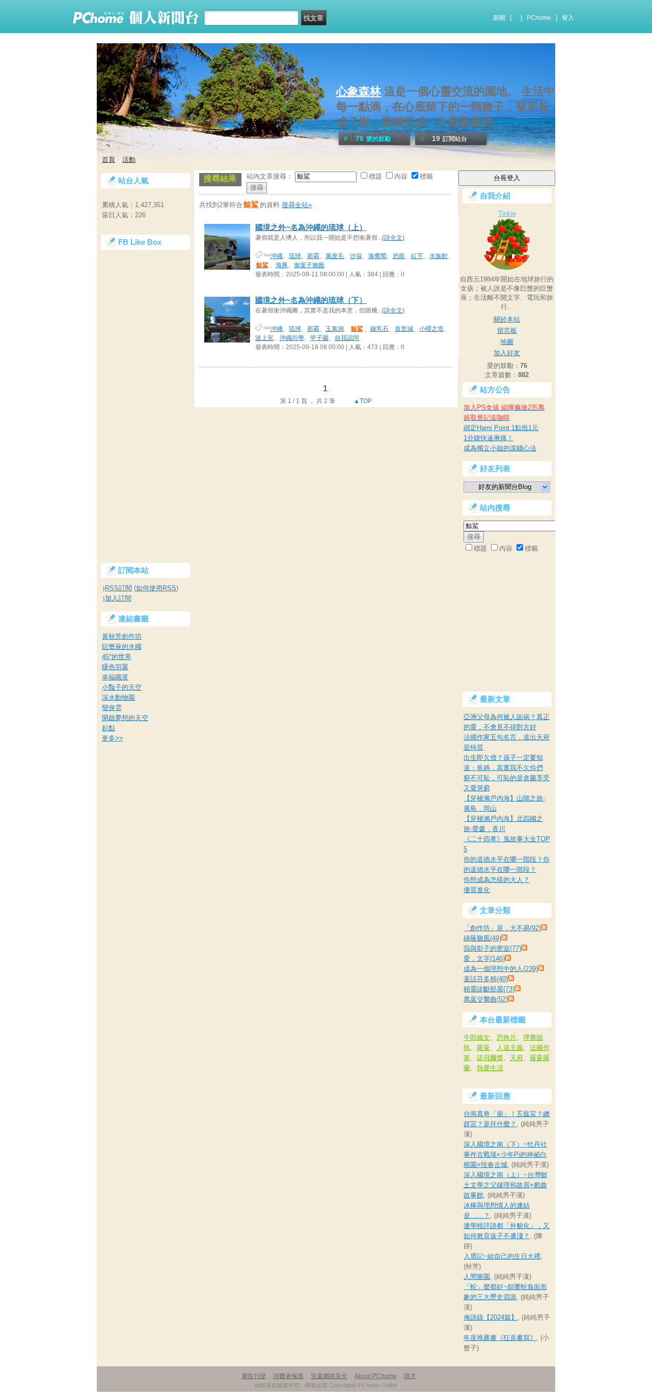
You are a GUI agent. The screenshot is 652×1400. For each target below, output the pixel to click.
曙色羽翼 (115, 667)
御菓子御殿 (309, 265)
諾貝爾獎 (490, 1058)
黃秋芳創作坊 (122, 636)
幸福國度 (115, 677)
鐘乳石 (379, 328)
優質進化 (477, 890)
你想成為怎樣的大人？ (497, 879)
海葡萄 (377, 256)
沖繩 (276, 256)
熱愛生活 (490, 1068)
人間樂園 (477, 1276)
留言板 (507, 330)
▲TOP (362, 401)
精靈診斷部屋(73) (489, 989)
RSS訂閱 (118, 588)
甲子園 (319, 337)
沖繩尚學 (292, 337)
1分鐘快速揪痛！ (488, 438)
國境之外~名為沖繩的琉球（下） (311, 300)
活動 (128, 159)
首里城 (404, 328)
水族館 (438, 256)
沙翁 (356, 256)
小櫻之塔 (431, 328)
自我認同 (347, 337)
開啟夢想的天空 (125, 718)
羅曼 (483, 1047)
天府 (516, 1058)
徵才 (410, 1376)
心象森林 (358, 91)
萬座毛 (334, 256)
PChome (539, 17)
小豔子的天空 (122, 687)
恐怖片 (507, 1037)
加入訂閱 (118, 598)
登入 (568, 17)
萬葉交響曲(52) (486, 999)
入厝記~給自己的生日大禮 (502, 1256)
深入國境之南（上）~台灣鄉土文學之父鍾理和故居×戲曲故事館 (505, 1185)
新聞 (499, 17)
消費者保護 (288, 1376)
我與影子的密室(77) (492, 948)
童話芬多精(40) (486, 979)
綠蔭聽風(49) (482, 938)
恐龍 (399, 256)
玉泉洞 (334, 328)
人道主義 (510, 1047)
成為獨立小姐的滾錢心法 (500, 448)
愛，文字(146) (484, 958)
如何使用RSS (156, 588)
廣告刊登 (253, 1376)
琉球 (295, 256)
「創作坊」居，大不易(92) (502, 928)
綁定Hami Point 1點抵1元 (501, 428)
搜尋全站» (297, 205)
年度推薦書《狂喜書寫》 (500, 1337)
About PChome (376, 1376)
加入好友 (507, 353)
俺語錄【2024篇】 (491, 1317)
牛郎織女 (477, 1037)
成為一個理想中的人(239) (501, 969)
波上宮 (264, 337)
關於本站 (507, 319)
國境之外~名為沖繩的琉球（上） (311, 227)
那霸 (313, 256)
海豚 (282, 265)
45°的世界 (116, 657)
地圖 (506, 342)
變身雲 (112, 707)
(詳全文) (393, 237)
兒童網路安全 (329, 1376)
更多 (112, 738)
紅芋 (417, 256)
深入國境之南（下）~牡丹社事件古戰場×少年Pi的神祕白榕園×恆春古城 (505, 1154)
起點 (108, 728)
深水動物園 (118, 697)
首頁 (108, 159)
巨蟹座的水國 (122, 646)
